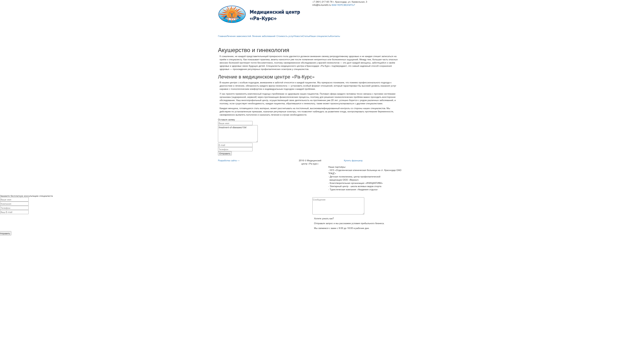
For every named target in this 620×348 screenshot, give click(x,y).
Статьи (306, 36)
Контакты (335, 36)
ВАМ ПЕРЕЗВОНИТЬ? (343, 4)
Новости (298, 36)
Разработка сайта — (229, 160)
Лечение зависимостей (239, 36)
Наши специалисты (320, 36)
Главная (222, 36)
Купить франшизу (353, 160)
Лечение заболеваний (264, 36)
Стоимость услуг (285, 36)
